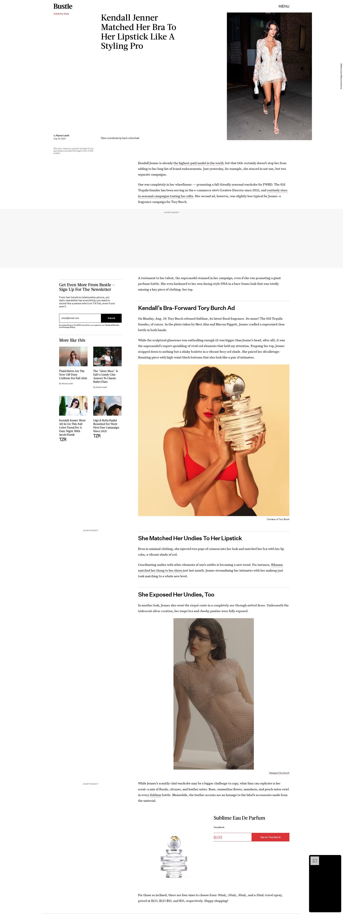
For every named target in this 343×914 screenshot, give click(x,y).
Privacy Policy (69, 327)
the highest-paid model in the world (198, 163)
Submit (111, 318)
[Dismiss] (337, 858)
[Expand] (313, 858)
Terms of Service (112, 325)
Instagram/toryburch (279, 772)
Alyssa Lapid (62, 135)
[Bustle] (63, 6)
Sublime (155, 795)
